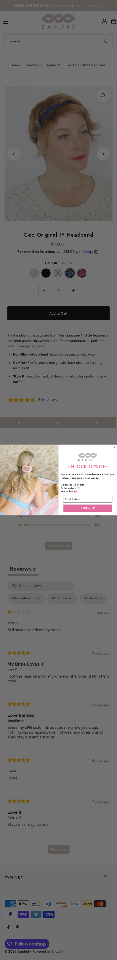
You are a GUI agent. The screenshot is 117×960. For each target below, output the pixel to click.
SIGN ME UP (88, 508)
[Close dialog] (114, 447)
